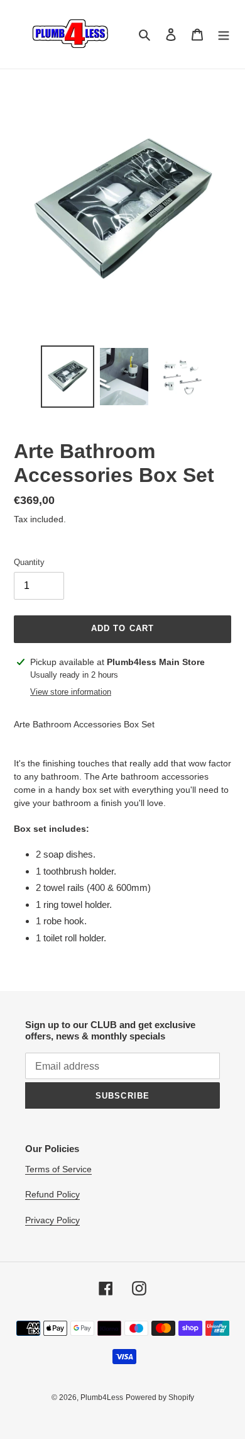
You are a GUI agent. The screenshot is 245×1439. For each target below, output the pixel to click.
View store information (70, 692)
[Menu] (223, 34)
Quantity (29, 562)
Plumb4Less (101, 1397)
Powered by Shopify (160, 1397)
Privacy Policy (52, 1220)
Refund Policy (52, 1194)
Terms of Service (58, 1169)
